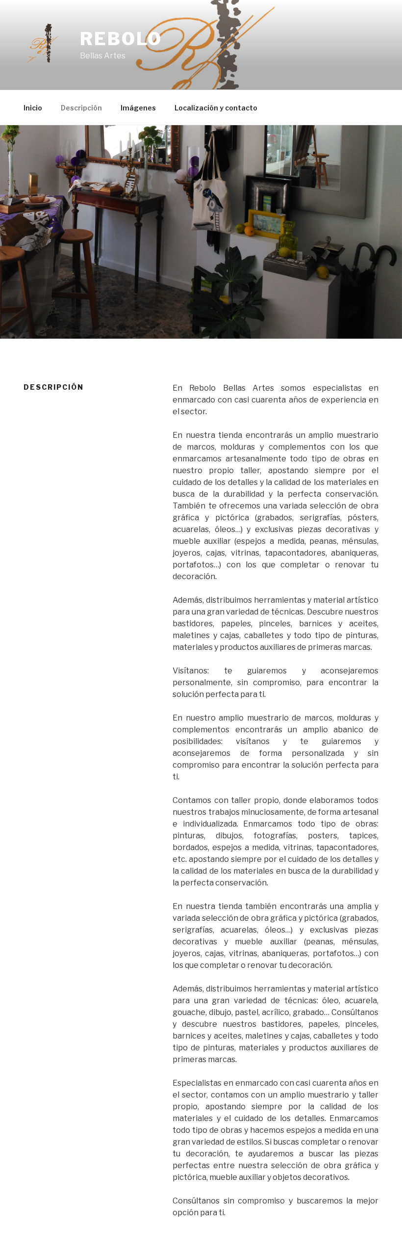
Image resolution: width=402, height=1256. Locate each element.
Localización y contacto (216, 108)
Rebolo (121, 39)
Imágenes (138, 108)
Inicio (33, 108)
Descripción (81, 108)
